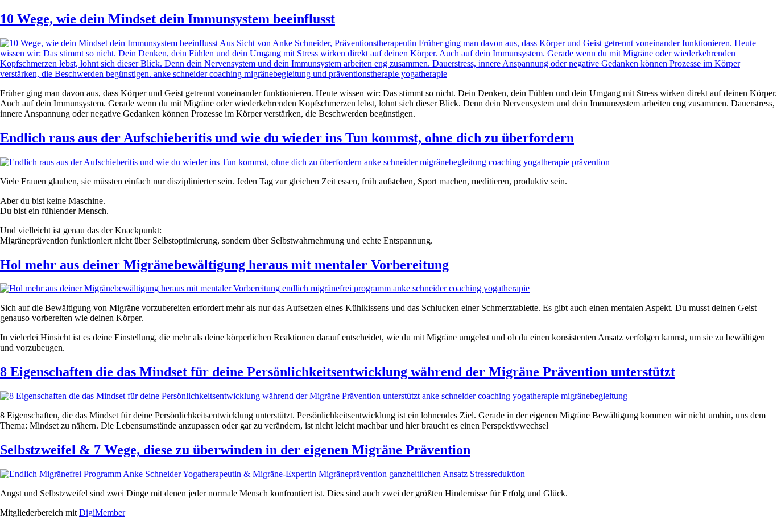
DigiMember (102, 512)
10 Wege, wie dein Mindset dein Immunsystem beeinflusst (167, 18)
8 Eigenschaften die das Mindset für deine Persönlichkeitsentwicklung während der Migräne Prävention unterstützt (337, 371)
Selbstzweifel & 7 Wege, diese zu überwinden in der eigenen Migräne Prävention (235, 449)
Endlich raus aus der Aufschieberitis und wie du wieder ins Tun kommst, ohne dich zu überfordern (287, 137)
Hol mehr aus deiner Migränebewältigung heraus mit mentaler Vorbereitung (224, 264)
